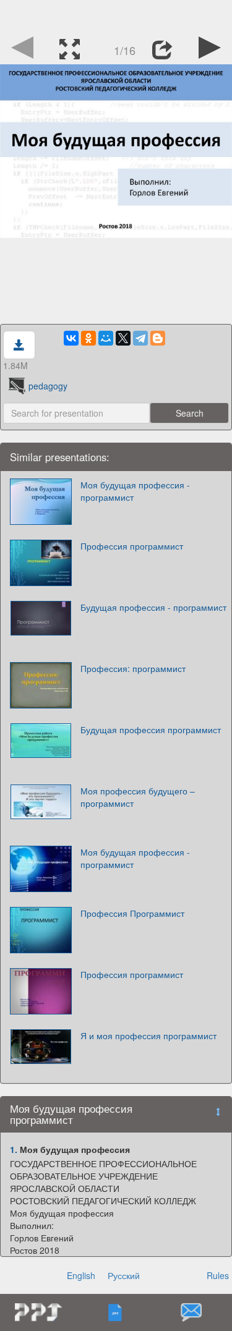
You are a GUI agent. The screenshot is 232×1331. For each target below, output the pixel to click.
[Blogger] (157, 338)
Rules (218, 1275)
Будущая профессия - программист (153, 607)
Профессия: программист (133, 668)
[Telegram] (140, 338)
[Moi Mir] (105, 338)
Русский (124, 1275)
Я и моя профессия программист (148, 1035)
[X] (123, 338)
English (81, 1275)
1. (13, 1149)
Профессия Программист (132, 913)
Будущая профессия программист (150, 729)
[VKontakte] (71, 338)
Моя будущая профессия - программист (135, 490)
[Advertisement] (116, 15)
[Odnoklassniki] (88, 338)
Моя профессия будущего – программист (137, 797)
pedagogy (47, 386)
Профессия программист (131, 546)
